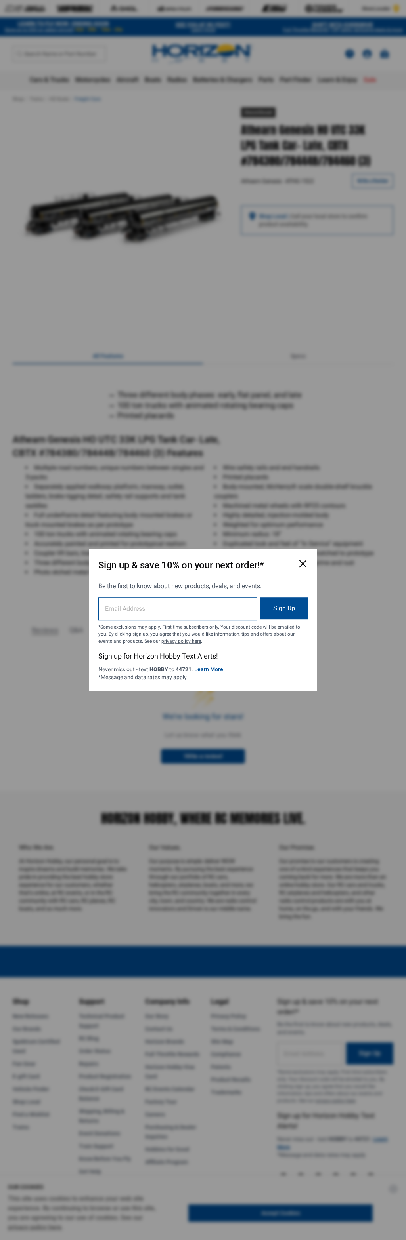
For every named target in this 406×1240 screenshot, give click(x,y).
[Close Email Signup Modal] (303, 563)
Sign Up (284, 608)
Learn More (208, 669)
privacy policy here (181, 641)
